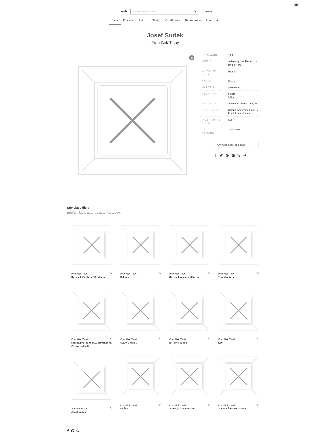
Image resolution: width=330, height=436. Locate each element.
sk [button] (296, 5)
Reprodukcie (193, 20)
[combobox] (164, 11)
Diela (115, 20)
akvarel (232, 93)
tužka (231, 97)
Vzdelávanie (172, 20)
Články (155, 20)
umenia (207, 11)
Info (208, 20)
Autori (142, 20)
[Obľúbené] (217, 20)
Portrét (231, 81)
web (124, 11)
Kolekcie (128, 20)
